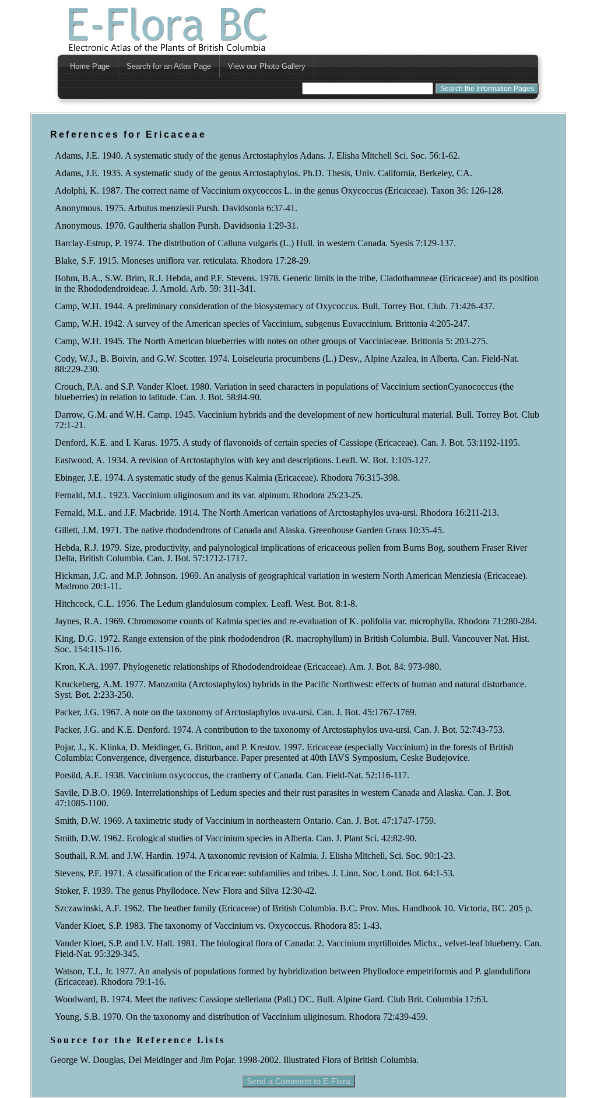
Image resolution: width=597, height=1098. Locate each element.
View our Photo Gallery (266, 66)
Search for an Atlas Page (169, 66)
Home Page (90, 66)
